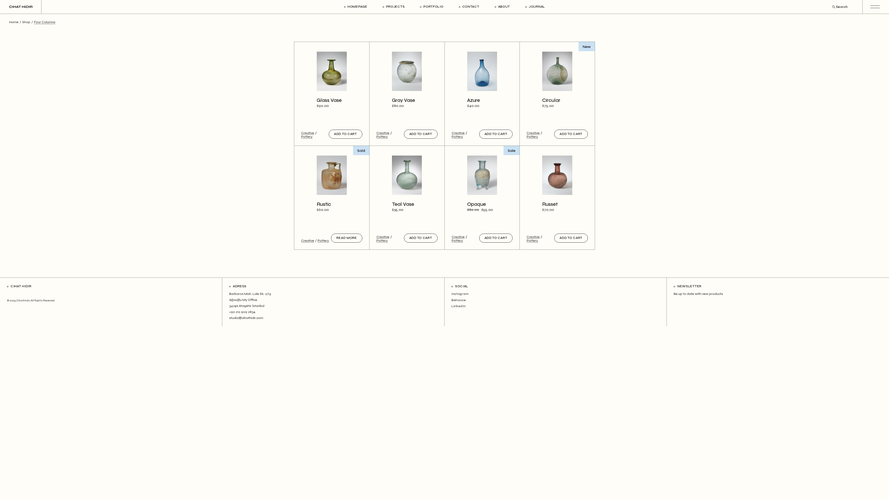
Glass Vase (329, 100)
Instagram (460, 294)
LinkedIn (458, 306)
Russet (550, 204)
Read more (346, 238)
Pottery (307, 137)
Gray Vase (403, 100)
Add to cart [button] (345, 134)
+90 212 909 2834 (242, 312)
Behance (458, 300)
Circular (551, 100)
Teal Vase (403, 204)
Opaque (476, 204)
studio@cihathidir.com (246, 318)
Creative (307, 133)
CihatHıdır (23, 300)
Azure (473, 100)
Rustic (324, 204)
